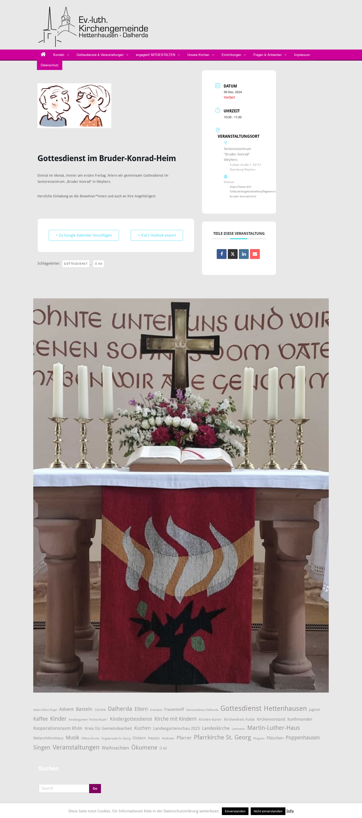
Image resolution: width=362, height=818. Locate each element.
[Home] (43, 55)
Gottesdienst (76, 263)
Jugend (314, 710)
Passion (154, 738)
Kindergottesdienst (131, 719)
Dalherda (120, 708)
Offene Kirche (90, 738)
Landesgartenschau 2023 (176, 728)
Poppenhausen (303, 737)
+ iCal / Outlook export (157, 235)
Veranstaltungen (76, 747)
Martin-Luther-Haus (273, 727)
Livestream (238, 729)
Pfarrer (184, 737)
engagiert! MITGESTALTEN (155, 54)
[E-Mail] (255, 254)
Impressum (302, 54)
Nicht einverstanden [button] (268, 811)
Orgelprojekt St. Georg (116, 738)
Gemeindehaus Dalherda (202, 710)
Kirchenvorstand (271, 719)
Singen (41, 747)
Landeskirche (216, 728)
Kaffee (40, 719)
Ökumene (144, 747)
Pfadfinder (168, 738)
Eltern (141, 709)
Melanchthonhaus (48, 738)
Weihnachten (115, 748)
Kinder (58, 719)
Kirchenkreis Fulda (239, 719)
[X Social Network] (233, 254)
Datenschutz (50, 65)
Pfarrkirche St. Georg (222, 737)
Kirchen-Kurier (210, 719)
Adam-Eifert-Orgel (45, 710)
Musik (72, 737)
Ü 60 (98, 263)
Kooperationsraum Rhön (57, 728)
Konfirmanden (299, 719)
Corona (100, 710)
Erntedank (156, 710)
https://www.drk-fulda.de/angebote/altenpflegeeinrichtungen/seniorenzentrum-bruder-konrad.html (270, 191)
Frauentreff (174, 709)
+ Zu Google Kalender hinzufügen (84, 235)
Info (290, 811)
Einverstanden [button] (235, 811)
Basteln (84, 709)
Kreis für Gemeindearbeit (108, 728)
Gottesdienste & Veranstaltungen (100, 54)
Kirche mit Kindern (175, 719)
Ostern (139, 737)
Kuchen (142, 728)
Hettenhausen (285, 708)
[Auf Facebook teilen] (222, 254)
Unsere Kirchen (198, 54)
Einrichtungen (231, 54)
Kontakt (58, 54)
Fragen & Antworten (267, 54)
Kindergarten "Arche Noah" (88, 719)
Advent (66, 709)
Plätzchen (275, 738)
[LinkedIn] (244, 254)
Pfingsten (258, 738)
